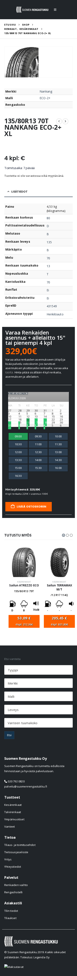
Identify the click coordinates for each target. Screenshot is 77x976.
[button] (55, 9)
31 (9, 425)
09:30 (38, 436)
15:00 (18, 468)
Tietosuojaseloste (16, 852)
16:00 (58, 468)
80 (48, 218)
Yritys (8, 859)
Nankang (46, 91)
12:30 (38, 452)
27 (36, 422)
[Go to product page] (24, 562)
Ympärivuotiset (14, 819)
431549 (52, 306)
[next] (65, 121)
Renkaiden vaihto (16, 885)
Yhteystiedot (12, 867)
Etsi (9, 735)
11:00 (38, 444)
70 (48, 258)
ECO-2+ (45, 98)
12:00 (18, 452)
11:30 (58, 444)
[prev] (59, 121)
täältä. (9, 372)
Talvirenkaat (12, 812)
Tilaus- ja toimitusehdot (20, 845)
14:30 (58, 460)
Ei (48, 290)
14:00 (38, 460)
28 (45, 422)
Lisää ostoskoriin (31, 507)
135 (49, 242)
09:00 (18, 436)
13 (48, 266)
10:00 (58, 436)
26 (28, 422)
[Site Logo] (32, 10)
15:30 (38, 468)
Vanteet (9, 826)
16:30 (18, 476)
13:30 (18, 460)
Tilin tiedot (11, 911)
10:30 (18, 444)
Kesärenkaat (24, 581)
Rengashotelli (13, 892)
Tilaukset (10, 918)
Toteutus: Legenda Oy (35, 957)
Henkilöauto (55, 314)
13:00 (58, 452)
